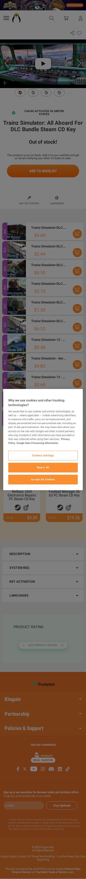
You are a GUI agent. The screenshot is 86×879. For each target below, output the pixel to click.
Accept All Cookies (43, 479)
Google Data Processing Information (37, 442)
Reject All (43, 467)
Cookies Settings (43, 455)
